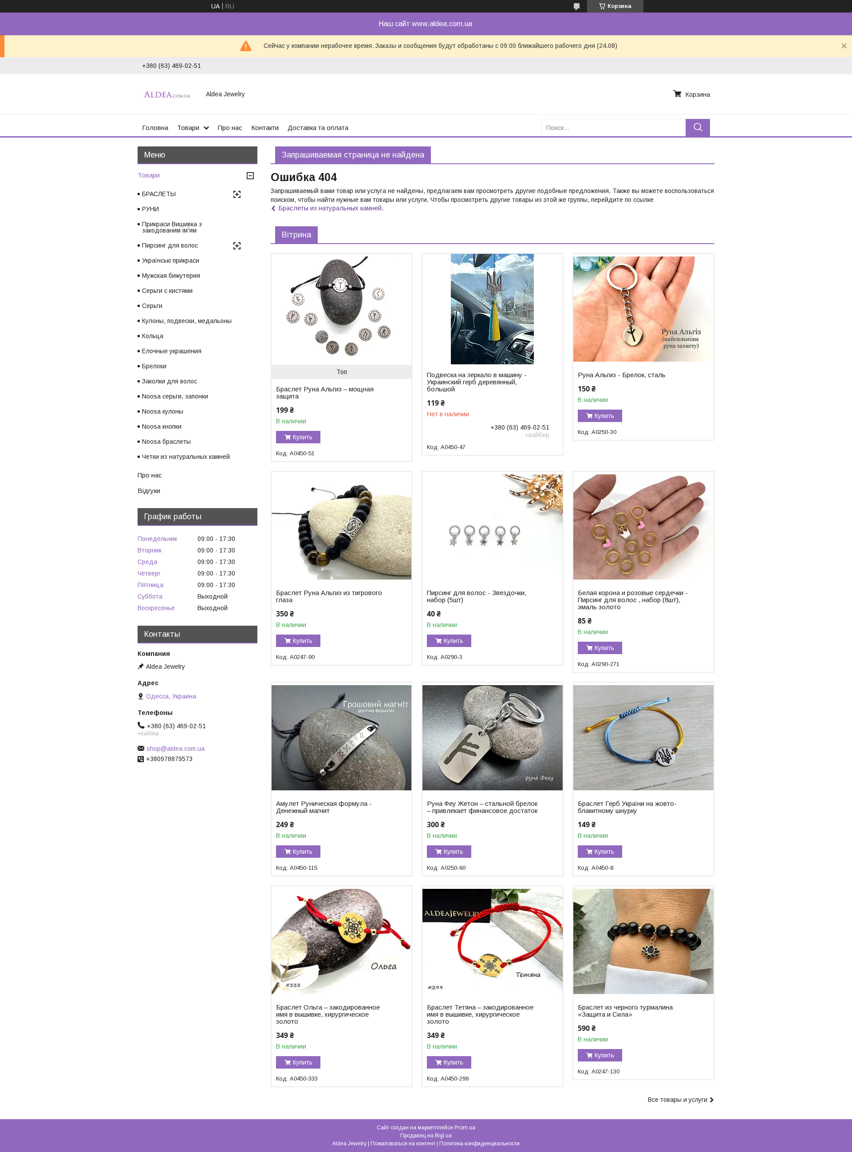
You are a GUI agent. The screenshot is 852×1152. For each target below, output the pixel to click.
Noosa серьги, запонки (175, 396)
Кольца (152, 335)
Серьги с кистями (167, 290)
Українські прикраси (170, 260)
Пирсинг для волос (170, 245)
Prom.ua (464, 1127)
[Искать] (698, 127)
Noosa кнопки (161, 426)
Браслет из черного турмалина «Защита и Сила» (625, 1011)
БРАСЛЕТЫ (159, 193)
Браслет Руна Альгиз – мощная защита (325, 393)
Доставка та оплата (318, 127)
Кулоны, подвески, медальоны (187, 320)
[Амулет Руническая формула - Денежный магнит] (341, 738)
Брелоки (154, 366)
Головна (155, 127)
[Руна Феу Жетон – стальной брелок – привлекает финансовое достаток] (492, 738)
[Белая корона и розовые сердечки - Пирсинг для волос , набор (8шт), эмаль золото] (643, 527)
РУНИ (150, 209)
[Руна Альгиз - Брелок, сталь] (643, 309)
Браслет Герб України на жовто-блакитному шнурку (627, 807)
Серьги (152, 305)
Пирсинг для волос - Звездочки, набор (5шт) (476, 596)
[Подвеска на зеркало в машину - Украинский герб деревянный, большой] (492, 309)
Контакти (265, 127)
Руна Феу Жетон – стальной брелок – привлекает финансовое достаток (482, 807)
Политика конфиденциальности (479, 1143)
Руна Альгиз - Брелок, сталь (622, 375)
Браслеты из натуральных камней (330, 208)
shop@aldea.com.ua (175, 748)
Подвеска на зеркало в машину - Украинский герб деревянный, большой (477, 382)
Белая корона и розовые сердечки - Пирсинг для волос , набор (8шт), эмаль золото (633, 600)
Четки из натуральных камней (186, 456)
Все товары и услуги (677, 1099)
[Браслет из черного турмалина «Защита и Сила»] (643, 941)
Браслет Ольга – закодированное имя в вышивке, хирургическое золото (328, 1014)
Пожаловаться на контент (403, 1143)
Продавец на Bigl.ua (426, 1135)
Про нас (230, 127)
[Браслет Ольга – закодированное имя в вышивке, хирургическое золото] (341, 941)
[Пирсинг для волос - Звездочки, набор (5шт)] (492, 527)
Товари (188, 127)
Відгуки (149, 490)
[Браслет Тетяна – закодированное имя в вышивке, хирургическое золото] (492, 941)
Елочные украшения (171, 351)
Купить (302, 437)
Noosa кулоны (162, 411)
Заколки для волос (169, 381)
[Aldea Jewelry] (168, 94)
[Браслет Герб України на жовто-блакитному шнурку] (643, 738)
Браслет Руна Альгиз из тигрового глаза (329, 596)
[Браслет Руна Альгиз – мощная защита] (341, 309)
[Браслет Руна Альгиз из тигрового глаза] (341, 527)
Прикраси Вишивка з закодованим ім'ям (172, 227)
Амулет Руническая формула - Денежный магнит (324, 807)
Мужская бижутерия (171, 275)
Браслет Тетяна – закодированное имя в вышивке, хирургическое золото (480, 1014)
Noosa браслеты (166, 441)
